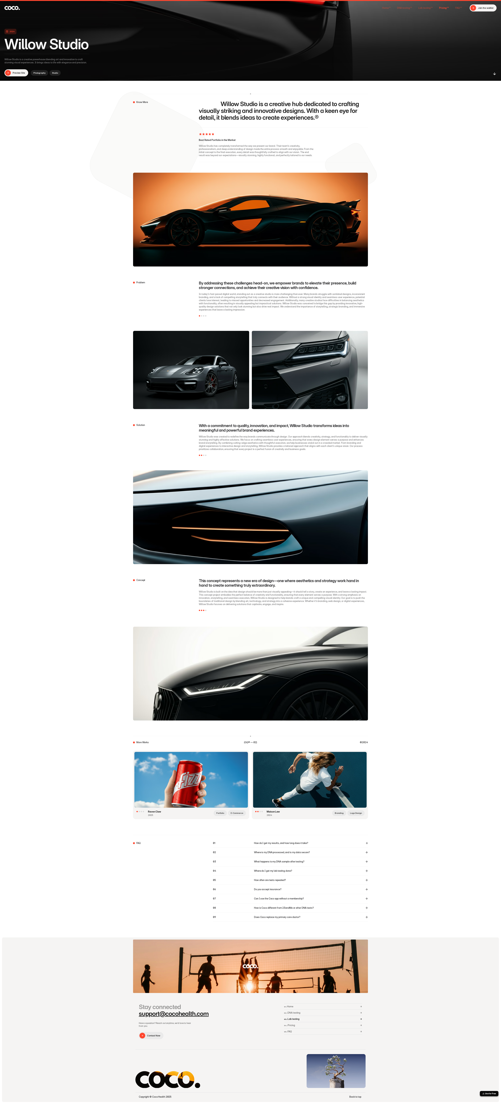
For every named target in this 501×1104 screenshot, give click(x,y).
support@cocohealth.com (174, 1013)
